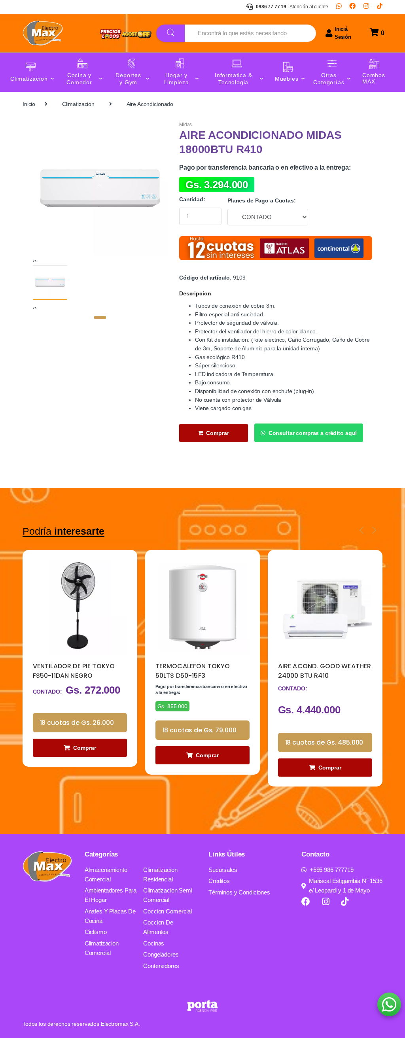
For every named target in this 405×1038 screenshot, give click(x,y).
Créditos (219, 880)
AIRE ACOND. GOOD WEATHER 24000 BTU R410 (202, 671)
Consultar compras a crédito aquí (313, 433)
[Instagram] (366, 6)
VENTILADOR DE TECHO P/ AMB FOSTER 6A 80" (318, 671)
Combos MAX (373, 78)
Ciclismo (96, 931)
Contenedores (161, 965)
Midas (185, 124)
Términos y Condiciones (239, 892)
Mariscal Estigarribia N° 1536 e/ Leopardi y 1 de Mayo (345, 885)
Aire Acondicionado (150, 104)
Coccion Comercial (167, 911)
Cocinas (153, 943)
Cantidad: (192, 199)
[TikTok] (379, 6)
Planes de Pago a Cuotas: (261, 200)
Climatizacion (78, 104)
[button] (100, 317)
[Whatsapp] (339, 6)
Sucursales (222, 869)
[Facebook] (352, 6)
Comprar (217, 433)
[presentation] (34, 260)
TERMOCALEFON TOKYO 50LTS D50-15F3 (70, 671)
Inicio (29, 104)
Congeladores (160, 954)
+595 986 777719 (332, 869)
